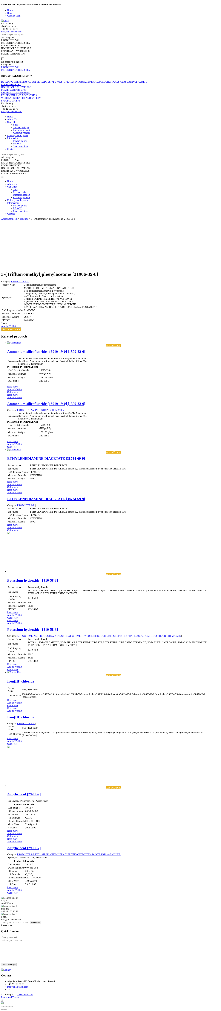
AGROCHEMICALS (109, 81)
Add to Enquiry (113, 345)
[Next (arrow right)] (5, 1009)
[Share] (5, 1006)
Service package (21, 127)
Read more (12, 386)
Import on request (21, 130)
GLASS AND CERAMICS (133, 81)
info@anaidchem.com (11, 31)
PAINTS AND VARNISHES (15, 92)
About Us (12, 119)
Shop (15, 124)
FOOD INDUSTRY (11, 84)
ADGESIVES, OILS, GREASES (58, 81)
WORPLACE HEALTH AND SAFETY (21, 98)
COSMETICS (35, 81)
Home (10, 10)
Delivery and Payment (17, 135)
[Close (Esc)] (2, 1006)
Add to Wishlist (14, 389)
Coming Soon (13, 15)
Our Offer (12, 122)
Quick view (12, 392)
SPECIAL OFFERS (11, 100)
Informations (13, 138)
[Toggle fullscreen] (8, 1006)
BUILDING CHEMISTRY (14, 81)
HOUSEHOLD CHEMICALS (16, 87)
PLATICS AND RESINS (13, 90)
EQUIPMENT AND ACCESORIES (19, 95)
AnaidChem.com (25, 994)
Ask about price (11, 329)
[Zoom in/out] (11, 1006)
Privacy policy (20, 141)
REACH (17, 143)
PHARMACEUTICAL (86, 81)
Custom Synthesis (21, 133)
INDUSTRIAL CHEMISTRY (15, 70)
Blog (9, 13)
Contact (11, 149)
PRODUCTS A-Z (10, 67)
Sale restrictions (20, 146)
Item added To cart (10, 997)
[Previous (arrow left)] (2, 1009)
